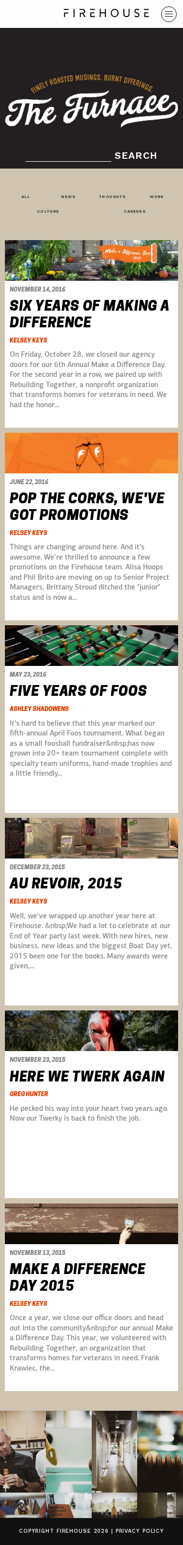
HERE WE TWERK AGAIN (87, 1077)
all (25, 197)
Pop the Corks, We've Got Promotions (87, 506)
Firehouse (74, 1531)
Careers (135, 211)
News (68, 197)
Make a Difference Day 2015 (78, 1277)
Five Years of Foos (78, 691)
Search (136, 155)
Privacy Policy (140, 1531)
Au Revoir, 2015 (66, 884)
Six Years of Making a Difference (90, 314)
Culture (48, 211)
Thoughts (112, 197)
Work (157, 197)
